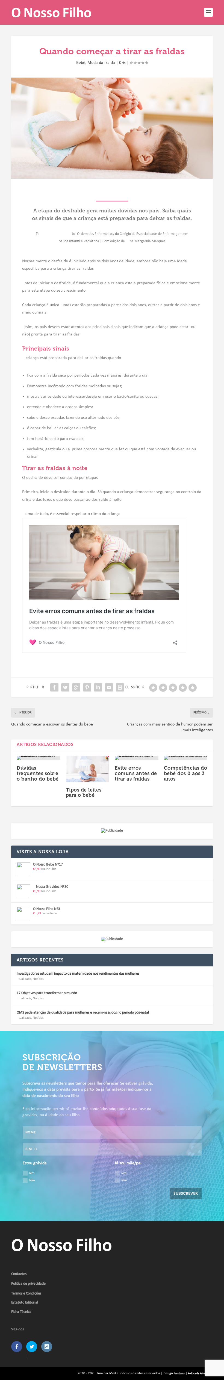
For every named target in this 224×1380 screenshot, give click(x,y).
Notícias (38, 979)
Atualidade (24, 979)
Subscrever (185, 1193)
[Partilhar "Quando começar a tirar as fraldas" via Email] (109, 687)
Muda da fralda (101, 63)
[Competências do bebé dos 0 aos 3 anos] (186, 758)
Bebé (80, 63)
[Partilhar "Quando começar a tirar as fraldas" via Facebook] (54, 687)
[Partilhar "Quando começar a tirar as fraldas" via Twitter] (65, 687)
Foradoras (179, 1373)
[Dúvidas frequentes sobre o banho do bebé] (38, 758)
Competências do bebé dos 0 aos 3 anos (185, 773)
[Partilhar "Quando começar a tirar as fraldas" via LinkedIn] (98, 687)
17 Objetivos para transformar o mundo (47, 993)
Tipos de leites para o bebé (84, 792)
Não (32, 1180)
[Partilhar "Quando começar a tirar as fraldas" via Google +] (76, 687)
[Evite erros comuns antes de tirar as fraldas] (136, 758)
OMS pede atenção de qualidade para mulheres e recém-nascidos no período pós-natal (83, 1013)
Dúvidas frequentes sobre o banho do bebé (38, 773)
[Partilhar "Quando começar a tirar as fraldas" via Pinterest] (87, 687)
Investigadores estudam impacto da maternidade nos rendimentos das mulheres (78, 974)
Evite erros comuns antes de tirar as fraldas (136, 773)
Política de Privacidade (200, 1373)
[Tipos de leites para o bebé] (88, 769)
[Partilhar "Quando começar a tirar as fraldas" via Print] (119, 687)
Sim (31, 1173)
